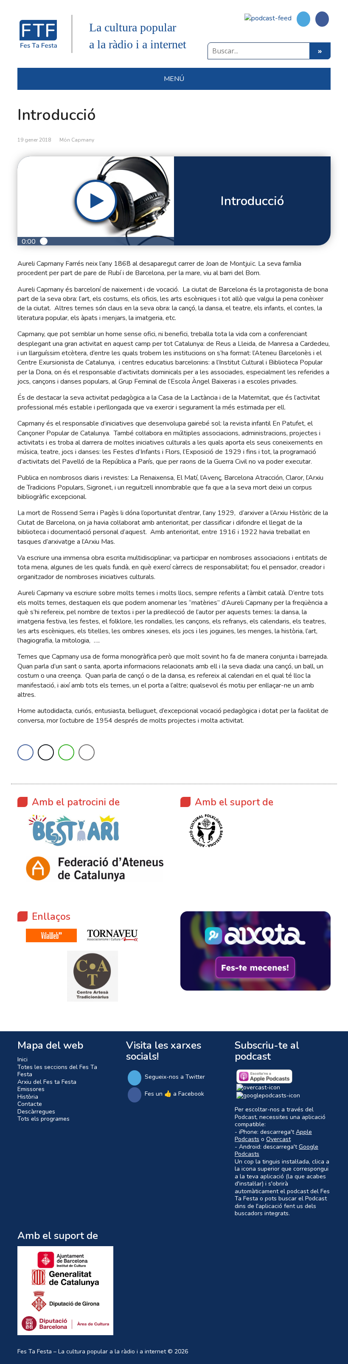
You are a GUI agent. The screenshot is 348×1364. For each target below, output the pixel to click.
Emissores (31, 1089)
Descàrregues (36, 1112)
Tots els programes (43, 1119)
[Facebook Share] (25, 752)
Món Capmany (76, 139)
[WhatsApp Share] (66, 752)
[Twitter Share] (46, 752)
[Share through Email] (87, 752)
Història (27, 1097)
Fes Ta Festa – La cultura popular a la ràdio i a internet (91, 1351)
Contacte (29, 1104)
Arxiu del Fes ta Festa (46, 1082)
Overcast (278, 1139)
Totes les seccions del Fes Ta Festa (57, 1071)
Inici (22, 1059)
